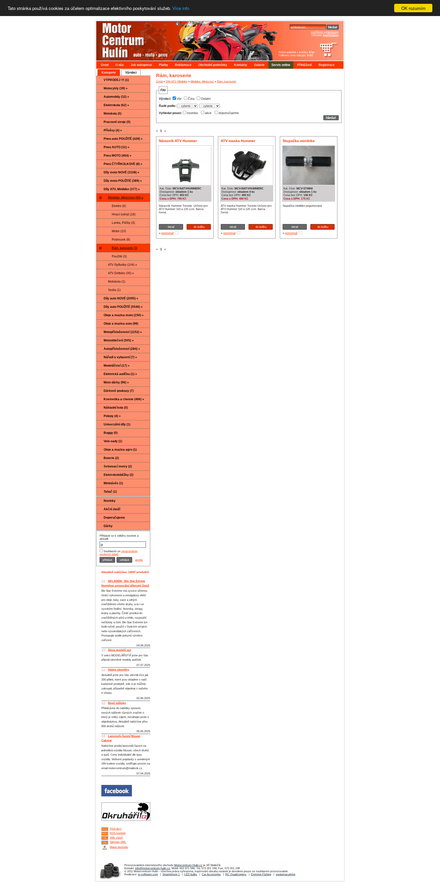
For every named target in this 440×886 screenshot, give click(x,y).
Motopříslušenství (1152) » (123, 332)
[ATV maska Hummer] (246, 184)
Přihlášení (304, 65)
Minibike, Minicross (202, 81)
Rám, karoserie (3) (125, 248)
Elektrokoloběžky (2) (118, 475)
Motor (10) (119, 231)
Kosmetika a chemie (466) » (124, 399)
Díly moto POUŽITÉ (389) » (123, 181)
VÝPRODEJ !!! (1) (116, 80)
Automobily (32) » (116, 97)
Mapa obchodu (119, 847)
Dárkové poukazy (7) (119, 391)
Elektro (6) (119, 206)
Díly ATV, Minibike (176, 81)
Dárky (108, 526)
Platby (163, 65)
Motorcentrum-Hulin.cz (188, 865)
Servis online (280, 65)
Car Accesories (211, 874)
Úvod (104, 65)
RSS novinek (118, 833)
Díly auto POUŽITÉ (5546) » (123, 307)
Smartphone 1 (171, 874)
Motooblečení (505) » (119, 340)
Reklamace (183, 65)
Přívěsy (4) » (113, 130)
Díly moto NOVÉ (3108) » (121, 172)
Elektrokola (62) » (116, 105)
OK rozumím (413, 8)
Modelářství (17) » (117, 365)
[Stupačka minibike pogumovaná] (309, 184)
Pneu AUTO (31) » (116, 147)
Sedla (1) (114, 290)
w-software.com (148, 874)
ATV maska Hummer (238, 141)
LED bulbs (190, 874)
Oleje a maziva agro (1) (120, 449)
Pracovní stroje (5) (117, 122)
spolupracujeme (285, 874)
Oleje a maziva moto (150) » (124, 315)
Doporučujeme (114, 517)
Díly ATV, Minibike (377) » (122, 189)
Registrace (327, 65)
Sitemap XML (118, 841)
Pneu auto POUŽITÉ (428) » (123, 139)
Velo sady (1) (113, 441)
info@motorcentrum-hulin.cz (152, 868)
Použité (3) (119, 256)
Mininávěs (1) (113, 483)
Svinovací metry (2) (118, 466)
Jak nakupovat (141, 65)
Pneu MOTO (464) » (117, 155)
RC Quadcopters (235, 874)
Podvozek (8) (121, 239)
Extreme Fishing (261, 874)
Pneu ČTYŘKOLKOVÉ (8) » (123, 164)
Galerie (259, 65)
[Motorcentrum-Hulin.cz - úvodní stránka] (178, 39)
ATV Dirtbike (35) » (121, 273)
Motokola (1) (116, 281)
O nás (119, 65)
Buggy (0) (111, 433)
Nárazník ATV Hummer (178, 141)
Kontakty (240, 65)
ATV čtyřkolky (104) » (122, 265)
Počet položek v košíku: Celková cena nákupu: (296, 54)
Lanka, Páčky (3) (123, 223)
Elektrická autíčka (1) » (120, 374)
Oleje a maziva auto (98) (121, 323)
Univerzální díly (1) (117, 424)
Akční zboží (112, 509)
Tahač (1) (110, 491)
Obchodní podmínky (212, 65)
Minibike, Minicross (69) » (125, 197)
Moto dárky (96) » (116, 382)
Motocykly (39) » (116, 88)
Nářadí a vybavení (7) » (120, 357)
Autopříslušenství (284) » (122, 349)
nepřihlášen (331, 35)
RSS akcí (115, 828)
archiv (139, 559)
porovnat (167, 233)
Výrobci (130, 72)
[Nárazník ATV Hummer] (185, 184)
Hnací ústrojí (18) (123, 214)
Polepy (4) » (112, 416)
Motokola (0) (112, 113)
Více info (180, 8)
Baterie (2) (111, 458)
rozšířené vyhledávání (325, 32)
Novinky (110, 501)
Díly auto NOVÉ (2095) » (121, 298)
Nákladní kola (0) (116, 407)
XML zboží (116, 837)
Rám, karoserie (226, 81)
